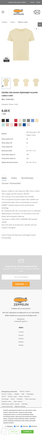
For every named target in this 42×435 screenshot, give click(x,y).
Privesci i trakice (7, 394)
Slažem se (28, 431)
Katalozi (21, 342)
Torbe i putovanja (30, 399)
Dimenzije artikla (7, 150)
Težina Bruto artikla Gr (9, 158)
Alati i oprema (18, 401)
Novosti (32, 2)
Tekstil (4, 396)
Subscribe (19, 284)
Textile (13, 22)
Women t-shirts (23, 22)
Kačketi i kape (12, 396)
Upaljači (16, 394)
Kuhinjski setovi (7, 401)
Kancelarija (5, 399)
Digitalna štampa (20, 406)
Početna (4, 22)
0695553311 (21, 319)
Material (4, 133)
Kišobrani (20, 399)
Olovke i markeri (25, 391)
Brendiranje (27, 178)
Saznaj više (14, 431)
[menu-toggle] (3, 12)
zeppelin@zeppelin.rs (21, 321)
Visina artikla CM (7, 147)
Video (14, 178)
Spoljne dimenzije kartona (10, 162)
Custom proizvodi (7, 406)
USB (22, 394)
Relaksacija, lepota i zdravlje (10, 404)
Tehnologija (29, 394)
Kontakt (38, 2)
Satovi (13, 399)
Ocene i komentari (11, 183)
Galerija (21, 345)
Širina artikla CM (7, 143)
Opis (4, 178)
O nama (21, 332)
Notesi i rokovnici (24, 396)
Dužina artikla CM (7, 139)
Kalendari (24, 404)
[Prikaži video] (36, 29)
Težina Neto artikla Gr (8, 154)
